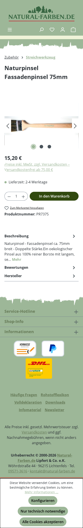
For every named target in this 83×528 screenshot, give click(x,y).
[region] (41, 126)
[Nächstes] (75, 126)
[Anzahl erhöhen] (23, 196)
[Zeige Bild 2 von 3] (41, 146)
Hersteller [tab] (13, 275)
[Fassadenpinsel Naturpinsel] (41, 125)
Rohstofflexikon (55, 394)
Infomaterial (30, 409)
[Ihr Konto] (62, 29)
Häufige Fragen (23, 394)
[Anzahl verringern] (9, 196)
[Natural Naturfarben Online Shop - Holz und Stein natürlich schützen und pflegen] (41, 13)
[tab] (40, 247)
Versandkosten (34, 432)
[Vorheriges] (7, 126)
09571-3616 (17, 471)
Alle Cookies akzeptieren (43, 521)
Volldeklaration (28, 402)
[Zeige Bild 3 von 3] (49, 146)
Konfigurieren (42, 500)
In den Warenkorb (54, 196)
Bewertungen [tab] (16, 267)
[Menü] (9, 29)
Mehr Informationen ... (41, 492)
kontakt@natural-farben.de (52, 471)
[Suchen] (41, 29)
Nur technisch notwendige (43, 511)
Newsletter (54, 409)
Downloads (55, 402)
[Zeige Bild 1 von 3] (33, 146)
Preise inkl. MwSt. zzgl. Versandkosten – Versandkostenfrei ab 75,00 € (37, 167)
